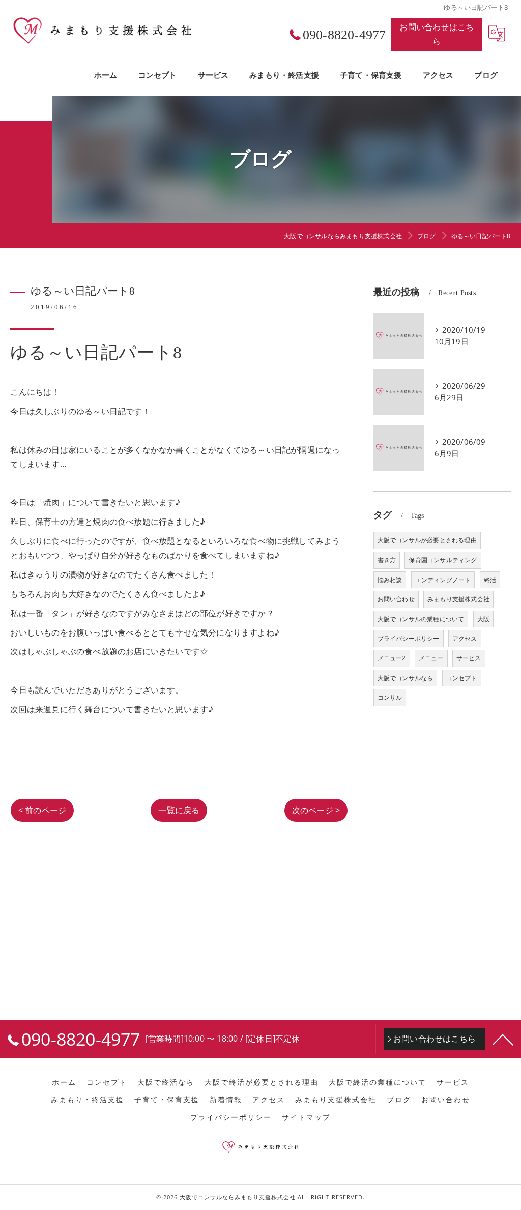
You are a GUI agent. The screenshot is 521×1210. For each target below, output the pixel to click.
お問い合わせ (396, 599)
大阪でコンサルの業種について (421, 619)
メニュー (431, 658)
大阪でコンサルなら (405, 678)
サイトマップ (306, 1117)
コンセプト (461, 678)
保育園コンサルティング (443, 560)
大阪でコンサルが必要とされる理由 (427, 540)
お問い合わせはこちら (436, 34)
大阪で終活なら (165, 1082)
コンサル (390, 697)
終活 (490, 579)
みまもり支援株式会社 (458, 599)
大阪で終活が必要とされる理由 (262, 1082)
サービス (468, 658)
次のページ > (316, 810)
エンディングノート (443, 579)
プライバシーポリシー (409, 638)
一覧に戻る (178, 810)
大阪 (483, 619)
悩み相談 (390, 579)
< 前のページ (42, 810)
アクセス (464, 638)
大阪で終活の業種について (377, 1082)
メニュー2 (392, 658)
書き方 (387, 560)
